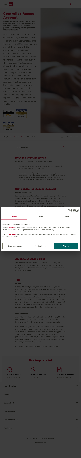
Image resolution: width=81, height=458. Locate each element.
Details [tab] (40, 216)
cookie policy (11, 234)
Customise (39, 246)
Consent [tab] (14, 216)
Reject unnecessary (15, 246)
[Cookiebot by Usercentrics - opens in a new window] (69, 210)
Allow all (66, 246)
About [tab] (67, 216)
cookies (12, 227)
